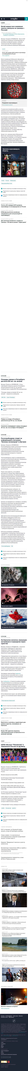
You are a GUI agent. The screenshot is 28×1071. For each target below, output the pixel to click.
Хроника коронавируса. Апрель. (11, 150)
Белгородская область (7, 317)
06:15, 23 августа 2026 (5, 637)
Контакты (3, 1015)
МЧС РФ (3, 397)
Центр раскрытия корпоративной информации (9, 1054)
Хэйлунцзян (13, 180)
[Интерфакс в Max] (10, 1057)
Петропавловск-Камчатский (8, 700)
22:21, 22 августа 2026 (5, 231)
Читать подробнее (13, 54)
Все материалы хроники (8, 104)
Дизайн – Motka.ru (4, 1067)
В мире (3, 23)
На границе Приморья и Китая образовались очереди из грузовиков (13, 34)
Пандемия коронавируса (9, 103)
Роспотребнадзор (6, 546)
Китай (3, 180)
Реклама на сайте (4, 1017)
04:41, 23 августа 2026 (5, 377)
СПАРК (2, 1042)
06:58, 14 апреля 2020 (5, 24)
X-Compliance (3, 1043)
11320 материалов (5, 1008)
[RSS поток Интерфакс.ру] (8, 1057)
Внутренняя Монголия (7, 183)
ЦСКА (3, 808)
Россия (7, 180)
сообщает (3, 245)
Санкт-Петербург (11, 397)
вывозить (18, 673)
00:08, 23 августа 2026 (5, 436)
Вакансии (21, 1015)
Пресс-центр (15, 1015)
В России (3, 229)
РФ (12, 546)
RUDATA (2, 1053)
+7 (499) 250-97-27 (15, 1035)
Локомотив (8, 808)
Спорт (2, 741)
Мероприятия (11, 1017)
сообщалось (6, 681)
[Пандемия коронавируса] (14, 98)
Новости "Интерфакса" (5, 1050)
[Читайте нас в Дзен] (2, 1057)
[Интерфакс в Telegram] (4, 1057)
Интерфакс (14, 19)
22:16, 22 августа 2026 (5, 742)
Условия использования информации (8, 1064)
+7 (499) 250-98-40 (6, 1035)
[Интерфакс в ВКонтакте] (6, 1057)
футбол (14, 808)
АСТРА (2, 1047)
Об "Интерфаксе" (9, 1015)
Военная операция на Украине (16, 229)
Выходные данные (4, 1065)
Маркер (2, 1046)
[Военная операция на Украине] (14, 1004)
